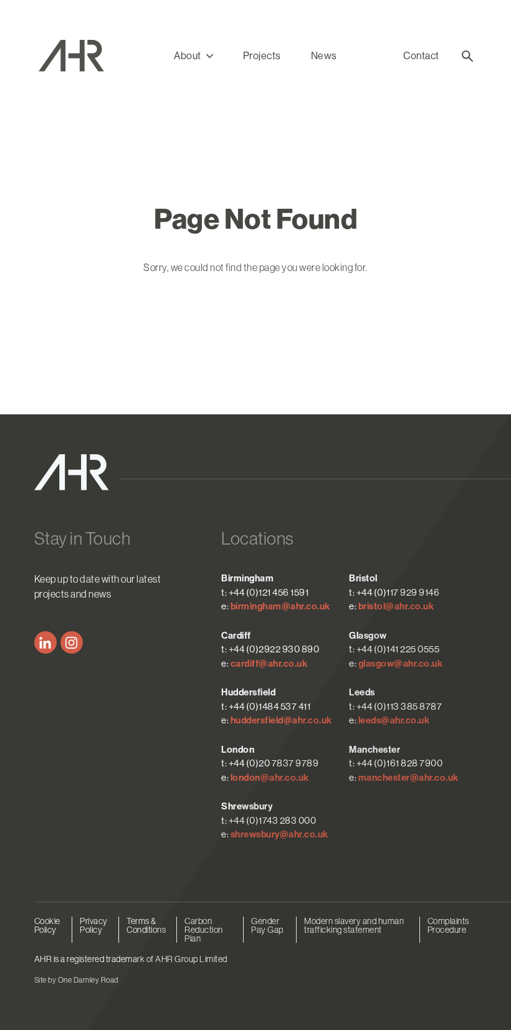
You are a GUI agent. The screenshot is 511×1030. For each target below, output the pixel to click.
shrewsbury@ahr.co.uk (279, 834)
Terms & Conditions (146, 925)
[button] (193, 56)
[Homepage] (90, 56)
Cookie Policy (47, 925)
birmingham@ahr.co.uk (280, 606)
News (324, 56)
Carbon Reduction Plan (203, 929)
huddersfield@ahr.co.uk (281, 720)
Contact (421, 56)
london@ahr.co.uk (270, 777)
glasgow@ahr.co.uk (400, 663)
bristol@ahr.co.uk (396, 606)
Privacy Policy (94, 925)
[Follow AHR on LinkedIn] (45, 642)
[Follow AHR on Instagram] (71, 642)
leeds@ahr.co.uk (394, 720)
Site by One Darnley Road (76, 980)
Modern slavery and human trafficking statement (354, 925)
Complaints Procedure (448, 925)
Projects (262, 56)
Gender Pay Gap (267, 925)
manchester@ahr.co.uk (408, 777)
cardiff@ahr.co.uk (269, 663)
